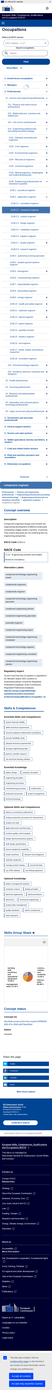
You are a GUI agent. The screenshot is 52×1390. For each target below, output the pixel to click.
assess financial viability (15, 722)
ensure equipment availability (17, 849)
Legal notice (7, 1337)
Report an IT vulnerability (13, 1317)
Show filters (12, 68)
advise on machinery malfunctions (19, 812)
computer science (13, 889)
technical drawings (13, 799)
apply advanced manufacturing (18, 828)
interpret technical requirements (18, 743)
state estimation (12, 915)
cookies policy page (19, 1361)
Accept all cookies (21, 1376)
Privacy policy (8, 1332)
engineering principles (14, 778)
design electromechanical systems (19, 839)
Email (12, 1085)
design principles (31, 889)
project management (36, 794)
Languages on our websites (14, 1322)
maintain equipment (13, 860)
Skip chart (26, 943)
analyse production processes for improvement (24, 817)
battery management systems (17, 884)
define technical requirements (17, 727)
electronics (10, 900)
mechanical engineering (28, 900)
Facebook (14, 1071)
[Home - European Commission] (8, 8)
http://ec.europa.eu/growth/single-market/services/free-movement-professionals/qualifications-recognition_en (25, 694)
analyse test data (12, 823)
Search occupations (25, 48)
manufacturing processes (16, 788)
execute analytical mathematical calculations (23, 733)
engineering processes (15, 783)
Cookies (5, 1327)
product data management (16, 905)
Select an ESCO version (12, 37)
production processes (14, 794)
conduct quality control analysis (18, 833)
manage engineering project (17, 749)
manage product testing (15, 865)
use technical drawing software (18, 759)
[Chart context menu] (44, 942)
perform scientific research (16, 754)
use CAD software (13, 870)
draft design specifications (16, 844)
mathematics (36, 788)
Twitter (12, 1064)
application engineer (32, 500)
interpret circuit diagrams (34, 855)
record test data (36, 865)
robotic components (32, 910)
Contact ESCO (8, 1178)
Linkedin (13, 1078)
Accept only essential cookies (27, 1383)
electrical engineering (14, 894)
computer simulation (30, 772)
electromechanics (35, 894)
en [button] (47, 8)
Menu (3, 23)
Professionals (8, 492)
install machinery (12, 855)
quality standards (12, 910)
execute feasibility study (15, 738)
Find (26, 61)
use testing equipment (34, 870)
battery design (11, 772)
